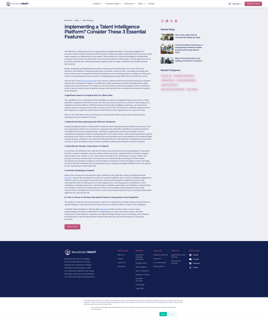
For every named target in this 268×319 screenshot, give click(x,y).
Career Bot (157, 259)
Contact (151, 4)
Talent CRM (140, 288)
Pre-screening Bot (159, 263)
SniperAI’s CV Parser (143, 275)
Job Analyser (140, 285)
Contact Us (122, 263)
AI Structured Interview (175, 262)
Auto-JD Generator (142, 271)
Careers (120, 259)
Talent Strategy (87, 20)
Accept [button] (163, 314)
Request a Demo (253, 4)
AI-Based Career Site (160, 255)
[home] (31, 4)
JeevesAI (68, 177)
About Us (121, 255)
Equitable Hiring (141, 263)
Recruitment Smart (89, 81)
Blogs (77, 20)
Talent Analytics (141, 267)
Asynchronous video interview (178, 256)
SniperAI (102, 209)
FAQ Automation (159, 266)
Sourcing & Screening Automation (140, 257)
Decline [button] (172, 314)
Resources (68, 20)
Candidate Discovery (139, 280)
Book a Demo (72, 227)
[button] (98, 3)
